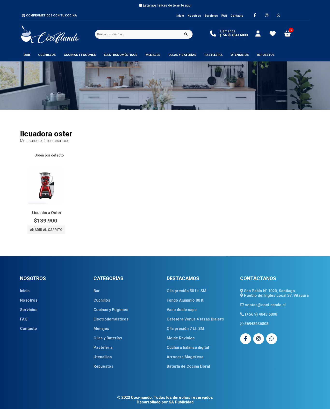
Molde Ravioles (181, 338)
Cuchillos (47, 55)
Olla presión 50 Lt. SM (186, 291)
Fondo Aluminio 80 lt (185, 300)
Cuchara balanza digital (188, 347)
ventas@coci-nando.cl (265, 305)
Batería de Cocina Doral (188, 366)
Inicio (180, 15)
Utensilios (240, 55)
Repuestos (265, 55)
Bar (27, 55)
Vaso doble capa (182, 309)
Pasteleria (213, 55)
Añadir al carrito (46, 230)
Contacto (236, 15)
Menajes (152, 55)
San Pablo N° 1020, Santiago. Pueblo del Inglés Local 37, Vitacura (276, 293)
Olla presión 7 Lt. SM (185, 328)
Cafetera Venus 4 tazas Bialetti (195, 319)
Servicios (211, 15)
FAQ (224, 15)
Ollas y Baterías (182, 55)
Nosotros (194, 15)
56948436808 (256, 323)
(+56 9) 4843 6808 (260, 314)
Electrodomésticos (120, 55)
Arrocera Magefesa (185, 357)
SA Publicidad (181, 402)
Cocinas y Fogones (80, 55)
